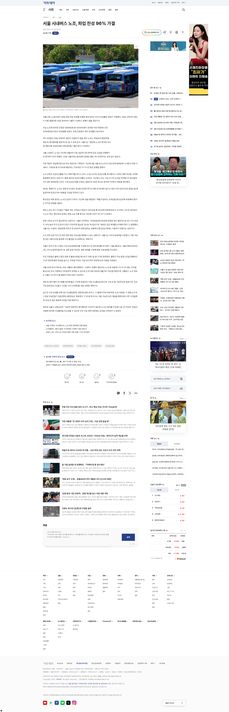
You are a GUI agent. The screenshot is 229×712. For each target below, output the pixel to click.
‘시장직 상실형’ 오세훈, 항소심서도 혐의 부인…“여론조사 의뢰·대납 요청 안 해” (172, 329)
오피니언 (170, 576)
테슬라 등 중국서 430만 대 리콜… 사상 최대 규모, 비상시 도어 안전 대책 (91, 450)
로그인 (153, 2)
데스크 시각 (170, 591)
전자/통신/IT (92, 583)
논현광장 (169, 583)
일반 (116, 10)
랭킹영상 (75, 629)
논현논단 (169, 580)
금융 (59, 576)
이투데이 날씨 (136, 621)
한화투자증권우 (160, 520)
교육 (67, 10)
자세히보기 (70, 357)
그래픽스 (60, 633)
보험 (59, 587)
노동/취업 (85, 10)
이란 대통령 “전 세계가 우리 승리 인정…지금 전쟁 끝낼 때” (85, 421)
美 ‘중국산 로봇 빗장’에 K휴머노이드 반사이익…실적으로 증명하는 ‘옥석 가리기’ (182, 111)
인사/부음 (102, 10)
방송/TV (45, 629)
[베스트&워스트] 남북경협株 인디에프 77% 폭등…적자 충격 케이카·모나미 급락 (182, 129)
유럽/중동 (120, 599)
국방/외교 (138, 587)
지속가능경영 (151, 621)
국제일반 (120, 583)
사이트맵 (162, 663)
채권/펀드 (46, 603)
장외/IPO (46, 591)
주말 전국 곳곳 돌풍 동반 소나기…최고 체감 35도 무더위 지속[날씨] (89, 407)
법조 (61, 10)
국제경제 (120, 580)
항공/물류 (91, 595)
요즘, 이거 (61, 629)
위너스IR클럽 (121, 621)
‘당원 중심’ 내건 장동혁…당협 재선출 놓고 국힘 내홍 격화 (85, 493)
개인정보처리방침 (82, 663)
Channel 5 (107, 621)
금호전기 (157, 502)
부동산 (75, 576)
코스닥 (177, 490)
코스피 (159, 490)
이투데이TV (77, 621)
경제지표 (105, 583)
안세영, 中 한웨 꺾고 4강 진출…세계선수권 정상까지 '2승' (174, 93)
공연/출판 (46, 641)
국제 (118, 576)
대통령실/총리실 (140, 580)
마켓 (44, 576)
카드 (59, 595)
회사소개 (60, 663)
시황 (44, 583)
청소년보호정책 (96, 663)
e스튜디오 (76, 625)
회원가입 (160, 2)
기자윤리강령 (82, 684)
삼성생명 (157, 514)
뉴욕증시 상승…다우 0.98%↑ (168, 99)
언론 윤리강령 (72, 684)
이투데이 (46, 17)
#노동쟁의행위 (96, 346)
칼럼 (168, 599)
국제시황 (45, 611)
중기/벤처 (91, 607)
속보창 (167, 2)
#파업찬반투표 (68, 346)
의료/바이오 (91, 603)
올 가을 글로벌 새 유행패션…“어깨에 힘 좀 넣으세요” (83, 464)
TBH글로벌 (158, 508)
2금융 (59, 591)
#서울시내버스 (82, 346)
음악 (44, 637)
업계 (74, 583)
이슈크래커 (61, 625)
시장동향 (75, 580)
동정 (110, 10)
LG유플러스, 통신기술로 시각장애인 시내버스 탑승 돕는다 (66, 329)
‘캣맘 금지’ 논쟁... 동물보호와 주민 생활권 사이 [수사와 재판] (86, 479)
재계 (89, 580)
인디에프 (157, 495)
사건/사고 (75, 10)
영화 (44, 633)
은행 (59, 583)
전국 (93, 10)
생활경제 (105, 587)
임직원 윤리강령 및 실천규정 (97, 684)
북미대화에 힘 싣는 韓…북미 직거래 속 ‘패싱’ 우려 (63, 362)
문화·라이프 (47, 621)
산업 (89, 576)
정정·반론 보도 (129, 663)
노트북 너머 (170, 603)
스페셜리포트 (92, 621)
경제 (104, 576)
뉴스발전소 (61, 621)
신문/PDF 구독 (175, 2)
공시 (44, 580)
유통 (89, 599)
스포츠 (45, 645)
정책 (74, 587)
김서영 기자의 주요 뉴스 (55, 357)
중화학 (90, 591)
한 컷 (59, 637)
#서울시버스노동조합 (52, 346)
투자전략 (177, 444)
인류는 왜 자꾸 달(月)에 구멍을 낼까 (76, 508)
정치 (136, 576)
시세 (44, 587)
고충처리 (108, 663)
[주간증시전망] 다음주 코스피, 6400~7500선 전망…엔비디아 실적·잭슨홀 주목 (95, 436)
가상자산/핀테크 (63, 599)
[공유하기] (165, 32)
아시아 (119, 595)
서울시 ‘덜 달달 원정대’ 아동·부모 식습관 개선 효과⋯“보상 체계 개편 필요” (172, 272)
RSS (183, 2)
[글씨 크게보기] (182, 32)
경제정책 (105, 580)
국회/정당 (138, 583)
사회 (51, 9)
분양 (74, 591)
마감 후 (169, 595)
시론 (168, 587)
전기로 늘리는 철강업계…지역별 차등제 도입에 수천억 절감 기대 (176, 146)
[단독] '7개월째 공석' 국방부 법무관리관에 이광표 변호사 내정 (68, 365)
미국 (118, 587)
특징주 (159, 444)
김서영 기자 (47, 33)
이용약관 (69, 663)
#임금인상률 (110, 346)
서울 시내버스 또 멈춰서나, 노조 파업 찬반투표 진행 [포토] (66, 325)
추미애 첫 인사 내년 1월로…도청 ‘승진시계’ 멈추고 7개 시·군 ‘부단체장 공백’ (172, 291)
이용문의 (117, 663)
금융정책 (60, 580)
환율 (44, 607)
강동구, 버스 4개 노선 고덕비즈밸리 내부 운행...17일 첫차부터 (68, 332)
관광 (44, 625)
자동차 (90, 587)
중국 (118, 591)
